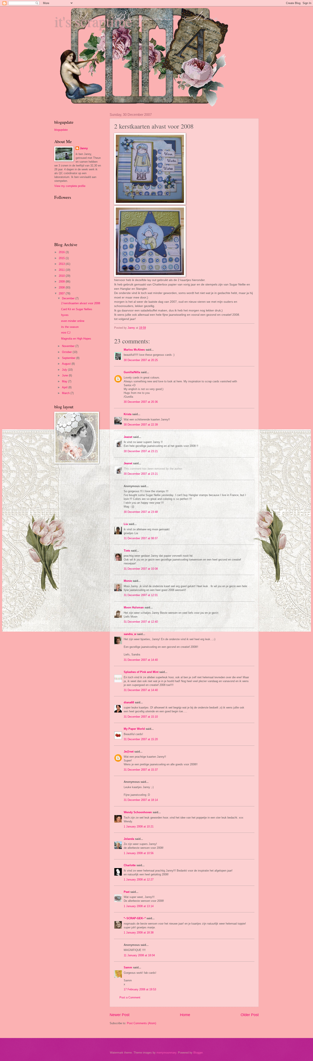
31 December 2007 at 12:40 (141, 621)
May (65, 381)
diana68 (129, 702)
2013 (62, 263)
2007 (62, 293)
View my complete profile (69, 186)
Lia (126, 524)
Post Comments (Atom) (141, 1023)
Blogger (197, 1052)
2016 (62, 252)
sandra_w (130, 634)
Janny (84, 148)
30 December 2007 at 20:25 (141, 360)
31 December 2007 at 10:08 (141, 568)
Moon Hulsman (134, 607)
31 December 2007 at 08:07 (141, 538)
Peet (126, 891)
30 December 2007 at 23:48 (141, 511)
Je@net (129, 751)
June (65, 375)
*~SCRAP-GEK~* (135, 918)
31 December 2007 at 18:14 (141, 799)
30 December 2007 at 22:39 (141, 424)
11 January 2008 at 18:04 (139, 955)
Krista (127, 414)
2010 (62, 275)
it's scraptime (93, 21)
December (68, 298)
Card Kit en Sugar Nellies (76, 309)
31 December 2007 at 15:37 (141, 769)
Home (185, 1015)
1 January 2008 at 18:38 (139, 932)
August (67, 363)
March (66, 393)
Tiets (127, 550)
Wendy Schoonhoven (138, 812)
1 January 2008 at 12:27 (139, 879)
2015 (62, 258)
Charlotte (130, 865)
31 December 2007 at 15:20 (141, 739)
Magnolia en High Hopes (76, 338)
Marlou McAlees (134, 349)
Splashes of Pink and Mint (141, 672)
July (65, 369)
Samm (128, 967)
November (68, 346)
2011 (62, 269)
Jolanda (129, 838)
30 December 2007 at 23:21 (141, 451)
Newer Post (119, 1015)
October (67, 352)
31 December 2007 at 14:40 (141, 659)
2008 (62, 287)
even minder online (72, 321)
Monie (128, 580)
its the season (70, 326)
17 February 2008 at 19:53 (140, 989)
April (65, 387)
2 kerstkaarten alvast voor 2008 (80, 303)
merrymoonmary (166, 1052)
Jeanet (128, 437)
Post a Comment (129, 997)
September (69, 358)
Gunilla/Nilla (132, 372)
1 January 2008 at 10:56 (139, 853)
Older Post (250, 1015)
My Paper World (134, 728)
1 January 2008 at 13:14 (139, 906)
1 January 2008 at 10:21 (139, 826)
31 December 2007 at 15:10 (141, 716)
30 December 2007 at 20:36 (141, 401)
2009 (62, 281)
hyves (65, 315)
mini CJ (65, 332)
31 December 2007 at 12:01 (141, 595)
